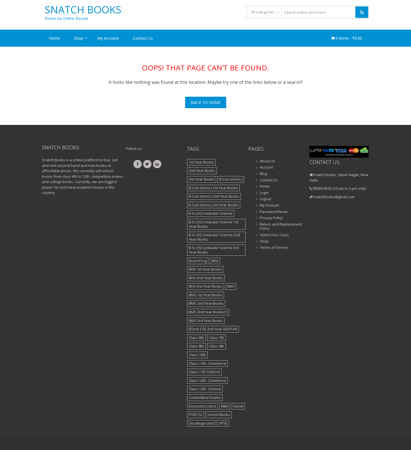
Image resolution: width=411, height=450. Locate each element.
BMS (231, 286)
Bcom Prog (198, 260)
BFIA (214, 260)
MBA (225, 406)
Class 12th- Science (205, 388)
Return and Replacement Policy (281, 226)
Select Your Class (274, 235)
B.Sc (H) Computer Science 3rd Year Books (214, 250)
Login (264, 193)
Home (54, 38)
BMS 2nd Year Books (206, 303)
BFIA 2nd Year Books (206, 277)
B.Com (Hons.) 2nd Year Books (214, 196)
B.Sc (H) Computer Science (211, 213)
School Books (218, 414)
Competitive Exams (205, 397)
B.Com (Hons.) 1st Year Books (213, 187)
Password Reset (273, 212)
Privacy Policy (271, 218)
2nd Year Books (202, 170)
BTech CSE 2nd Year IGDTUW (213, 328)
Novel (238, 406)
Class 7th (216, 337)
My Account (108, 38)
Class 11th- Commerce (207, 363)
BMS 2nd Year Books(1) (208, 311)
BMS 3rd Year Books (206, 320)
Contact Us (143, 38)
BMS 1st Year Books (205, 294)
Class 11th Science (204, 371)
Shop (78, 38)
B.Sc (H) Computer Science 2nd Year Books (214, 237)
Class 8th (196, 346)
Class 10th (197, 354)
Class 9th (216, 346)
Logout (265, 199)
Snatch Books (83, 10)
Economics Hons (202, 406)
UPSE (222, 423)
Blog (263, 174)
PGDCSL (195, 414)
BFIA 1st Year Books (205, 269)
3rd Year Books (201, 179)
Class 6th (196, 337)
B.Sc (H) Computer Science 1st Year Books (213, 224)
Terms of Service (274, 247)
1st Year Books (201, 162)
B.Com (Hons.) (230, 179)
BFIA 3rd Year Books (205, 286)
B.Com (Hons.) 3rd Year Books (213, 204)
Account (266, 167)
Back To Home (206, 102)
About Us (267, 161)
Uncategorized (201, 423)
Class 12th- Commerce (207, 380)
